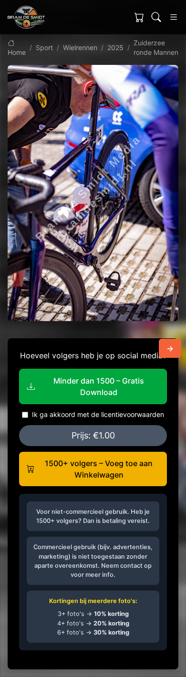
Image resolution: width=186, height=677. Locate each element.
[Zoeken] (156, 17)
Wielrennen (80, 47)
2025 (115, 47)
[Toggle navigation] (173, 17)
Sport (44, 47)
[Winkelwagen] (139, 17)
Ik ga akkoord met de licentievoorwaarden (98, 414)
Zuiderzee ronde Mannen (156, 47)
